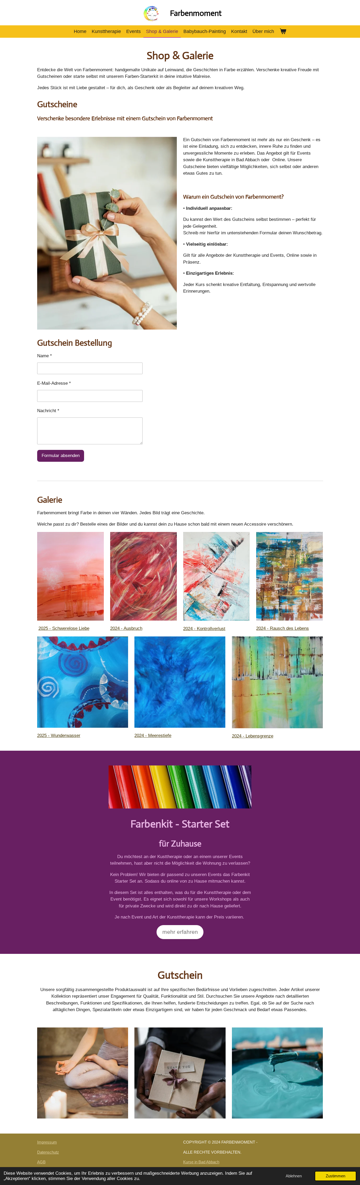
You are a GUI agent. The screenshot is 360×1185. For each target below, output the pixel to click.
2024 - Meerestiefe (152, 735)
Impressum (47, 1142)
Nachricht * (48, 410)
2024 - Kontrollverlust (204, 628)
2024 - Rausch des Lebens (282, 628)
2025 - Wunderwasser (58, 735)
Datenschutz (48, 1152)
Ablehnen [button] (294, 1176)
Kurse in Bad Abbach (201, 1162)
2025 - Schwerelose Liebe (63, 628)
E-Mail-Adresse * (54, 383)
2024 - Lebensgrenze (252, 736)
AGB (41, 1162)
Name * (44, 355)
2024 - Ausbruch (126, 628)
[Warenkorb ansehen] (283, 31)
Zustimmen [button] (335, 1176)
